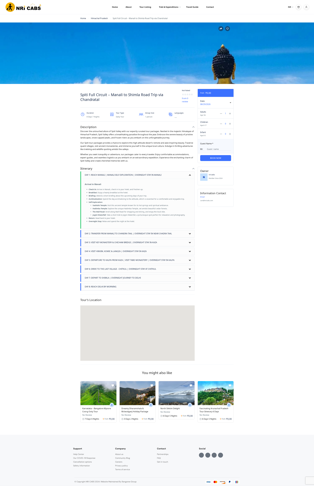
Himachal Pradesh (99, 18)
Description (88, 127)
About (129, 7)
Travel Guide (192, 7)
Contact (210, 7)
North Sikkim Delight (170, 408)
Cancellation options (82, 462)
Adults (203, 111)
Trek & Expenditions (168, 7)
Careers (118, 462)
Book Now (215, 158)
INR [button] (289, 7)
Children (204, 122)
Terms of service (122, 469)
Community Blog (122, 458)
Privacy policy (121, 465)
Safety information (81, 465)
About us (119, 454)
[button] (298, 7)
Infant (203, 132)
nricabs (212, 174)
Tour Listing (145, 7)
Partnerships (162, 454)
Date (202, 101)
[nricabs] (112, 405)
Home (115, 7)
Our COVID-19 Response (84, 458)
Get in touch (162, 462)
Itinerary (86, 168)
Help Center (78, 454)
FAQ (159, 458)
